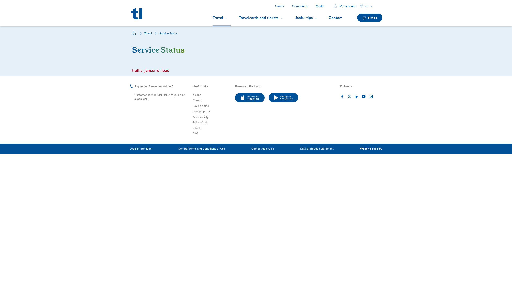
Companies (300, 6)
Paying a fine (201, 105)
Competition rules (262, 148)
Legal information (141, 148)
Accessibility (201, 117)
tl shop (197, 94)
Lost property (201, 111)
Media (320, 6)
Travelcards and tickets (259, 17)
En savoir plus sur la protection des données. (40, 265)
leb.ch (197, 128)
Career (279, 6)
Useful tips (303, 17)
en (366, 6)
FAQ (195, 133)
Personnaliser (18, 279)
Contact (336, 17)
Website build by (371, 148)
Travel (218, 17)
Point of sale (200, 122)
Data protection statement (317, 148)
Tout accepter (69, 279)
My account (347, 6)
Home (134, 33)
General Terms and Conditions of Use (201, 148)
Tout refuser (44, 279)
